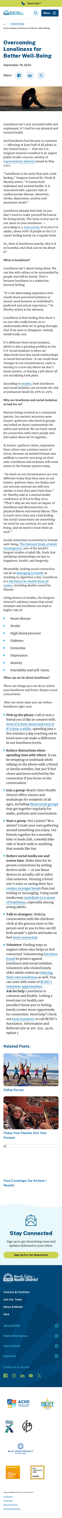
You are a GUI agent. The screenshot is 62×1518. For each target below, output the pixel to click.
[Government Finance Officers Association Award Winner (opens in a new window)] (27, 1427)
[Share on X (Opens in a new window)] (41, 75)
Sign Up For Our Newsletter (31, 1255)
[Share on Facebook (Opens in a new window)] (19, 75)
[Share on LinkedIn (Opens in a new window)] (30, 75)
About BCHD (11, 1325)
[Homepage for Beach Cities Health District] (13, 13)
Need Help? (34, 3)
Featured (9, 1356)
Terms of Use (8, 1496)
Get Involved (11, 1346)
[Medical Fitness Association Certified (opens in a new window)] (9, 1427)
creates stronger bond (22, 888)
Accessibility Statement (11, 1509)
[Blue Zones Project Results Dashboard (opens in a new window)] (20, 1449)
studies (26, 383)
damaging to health (30, 573)
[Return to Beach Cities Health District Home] (31, 1278)
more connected (25, 937)
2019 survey (31, 227)
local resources (23, 1019)
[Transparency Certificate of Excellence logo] (12, 1472)
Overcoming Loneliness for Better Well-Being (26, 28)
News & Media (13, 1307)
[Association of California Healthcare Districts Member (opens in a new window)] (18, 1404)
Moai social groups (44, 804)
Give (6, 1314)
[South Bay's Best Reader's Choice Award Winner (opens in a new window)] (47, 1404)
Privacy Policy (8, 1500)
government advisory (20, 161)
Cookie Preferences (10, 1504)
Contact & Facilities (16, 1292)
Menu (46, 13)
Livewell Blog (17, 23)
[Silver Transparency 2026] (37, 1473)
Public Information (15, 1336)
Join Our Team (12, 1299)
